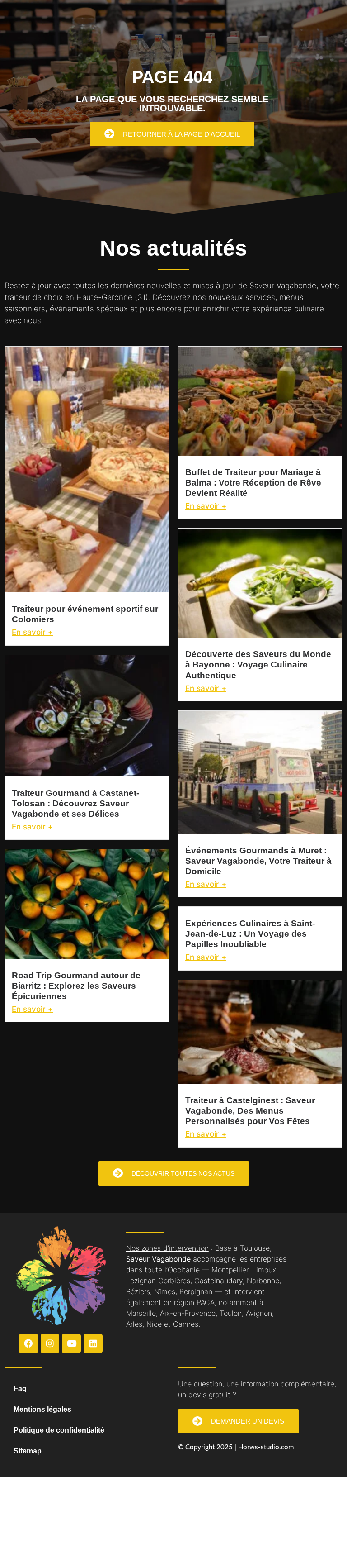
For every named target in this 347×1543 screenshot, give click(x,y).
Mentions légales (42, 1409)
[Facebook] (28, 1343)
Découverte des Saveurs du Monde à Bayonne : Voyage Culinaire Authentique (258, 664)
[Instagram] (50, 1343)
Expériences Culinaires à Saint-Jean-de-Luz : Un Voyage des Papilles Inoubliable (250, 934)
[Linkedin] (93, 1343)
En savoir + (32, 632)
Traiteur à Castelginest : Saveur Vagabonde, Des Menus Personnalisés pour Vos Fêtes (250, 1110)
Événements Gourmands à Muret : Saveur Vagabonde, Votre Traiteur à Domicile (258, 861)
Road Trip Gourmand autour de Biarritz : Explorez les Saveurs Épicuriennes (76, 986)
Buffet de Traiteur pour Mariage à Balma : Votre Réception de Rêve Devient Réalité (253, 482)
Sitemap (28, 1451)
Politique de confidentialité (59, 1430)
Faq (20, 1388)
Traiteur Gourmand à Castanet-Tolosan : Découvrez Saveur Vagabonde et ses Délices (75, 803)
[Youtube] (71, 1343)
